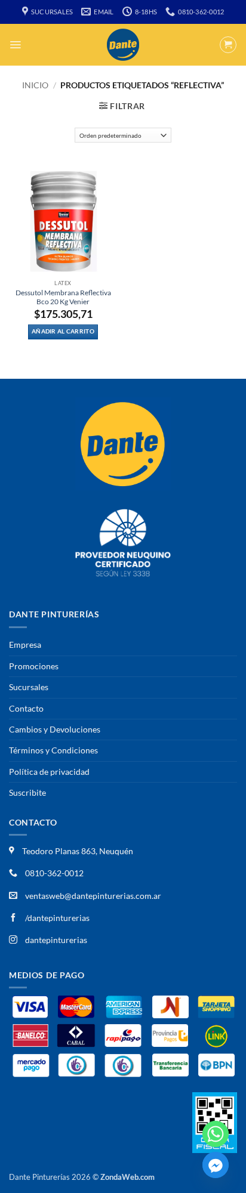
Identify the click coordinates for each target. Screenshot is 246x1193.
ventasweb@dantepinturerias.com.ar (93, 896)
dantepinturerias (55, 940)
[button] (15, 44)
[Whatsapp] (215, 1134)
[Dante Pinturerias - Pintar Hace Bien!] (123, 45)
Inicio (35, 85)
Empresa (25, 644)
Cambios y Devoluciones (54, 729)
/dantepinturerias (56, 918)
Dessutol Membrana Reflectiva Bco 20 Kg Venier (63, 297)
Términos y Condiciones (53, 750)
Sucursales (28, 687)
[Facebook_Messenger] (215, 1165)
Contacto (26, 708)
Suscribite (27, 792)
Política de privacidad (49, 772)
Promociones (34, 666)
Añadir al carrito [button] (63, 331)
